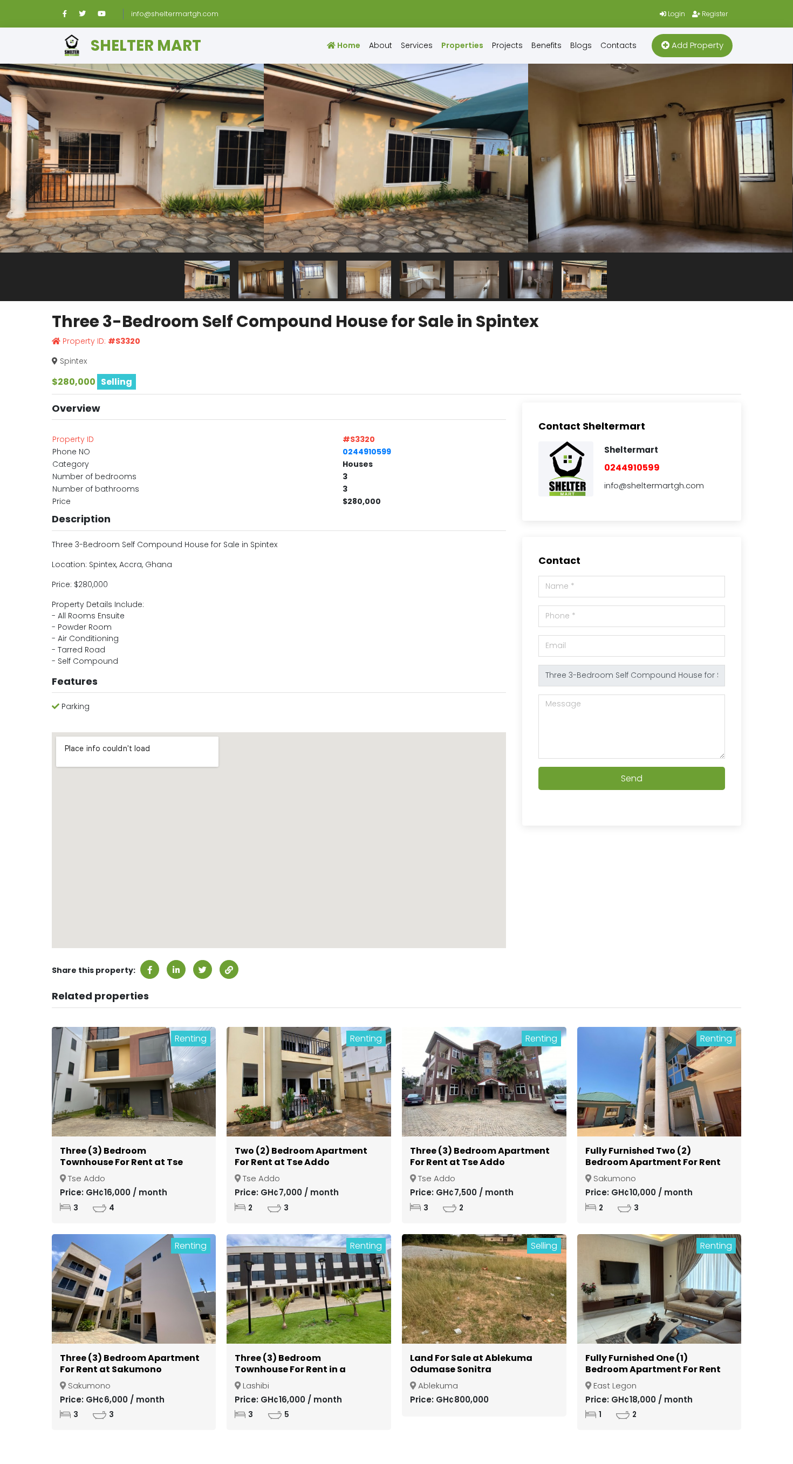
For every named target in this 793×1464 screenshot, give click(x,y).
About (380, 45)
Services (417, 45)
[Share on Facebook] (149, 969)
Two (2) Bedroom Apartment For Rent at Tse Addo (301, 1156)
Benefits (546, 45)
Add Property (696, 45)
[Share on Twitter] (202, 969)
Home (348, 45)
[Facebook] (70, 13)
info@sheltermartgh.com (174, 14)
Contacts (618, 45)
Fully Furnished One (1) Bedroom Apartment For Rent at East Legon (653, 1369)
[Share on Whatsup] (229, 969)
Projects (507, 45)
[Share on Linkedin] (176, 969)
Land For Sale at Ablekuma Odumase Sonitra (471, 1364)
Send (631, 778)
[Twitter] (87, 13)
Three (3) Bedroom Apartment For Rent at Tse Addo (480, 1156)
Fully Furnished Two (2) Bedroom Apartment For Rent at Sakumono (653, 1162)
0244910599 (367, 451)
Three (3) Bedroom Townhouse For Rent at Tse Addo (121, 1162)
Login (675, 13)
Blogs (581, 45)
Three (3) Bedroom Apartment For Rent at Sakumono (130, 1364)
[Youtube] (106, 13)
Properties (462, 45)
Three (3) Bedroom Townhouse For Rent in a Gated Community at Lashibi (301, 1369)
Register (714, 13)
